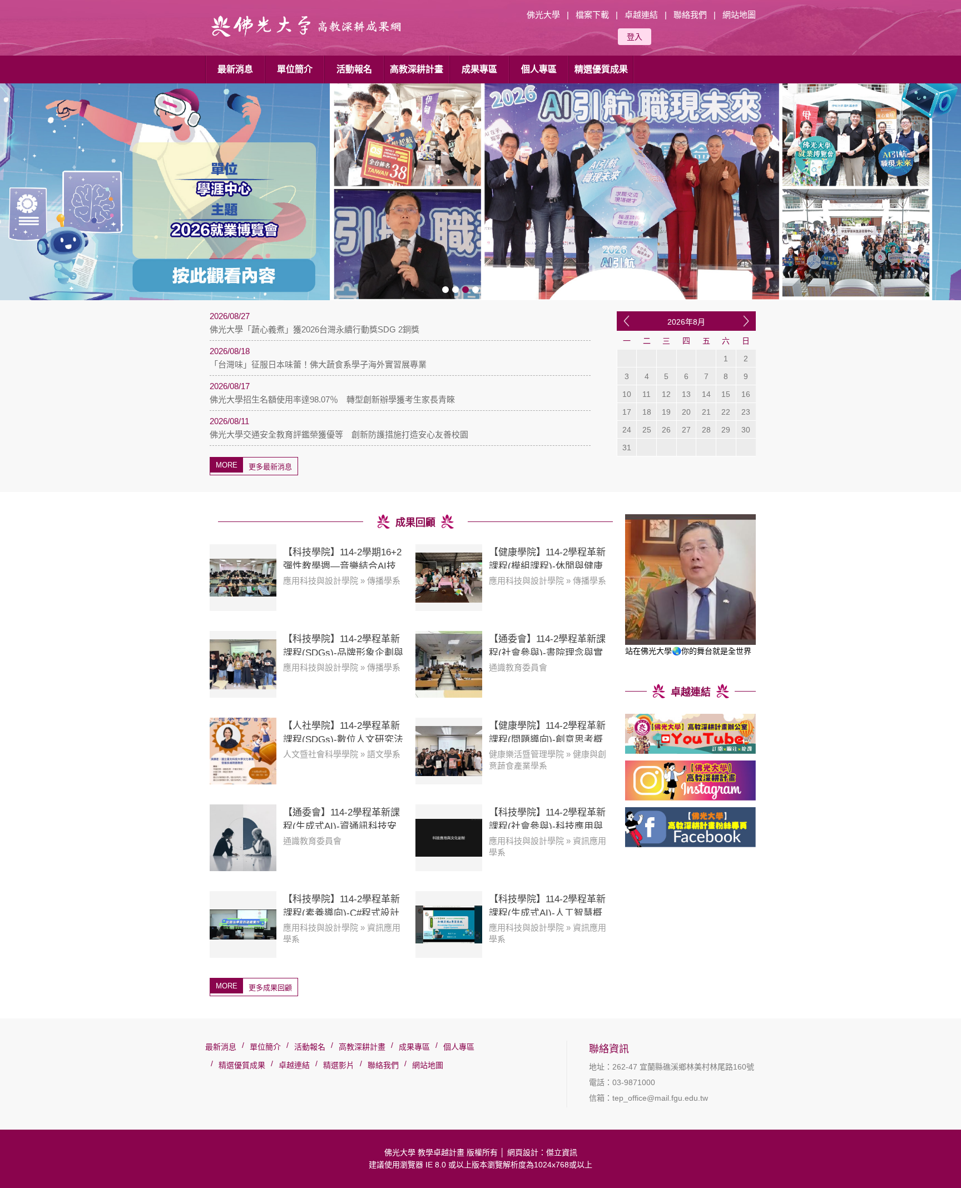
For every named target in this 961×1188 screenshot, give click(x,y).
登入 (634, 36)
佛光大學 (543, 14)
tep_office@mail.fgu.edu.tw (660, 1097)
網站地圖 (739, 14)
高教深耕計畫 (416, 69)
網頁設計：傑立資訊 (542, 1152)
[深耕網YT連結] (690, 734)
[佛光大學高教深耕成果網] (308, 38)
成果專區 (479, 69)
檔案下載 (592, 14)
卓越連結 (641, 14)
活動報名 (354, 69)
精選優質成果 (601, 69)
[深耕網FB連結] (690, 827)
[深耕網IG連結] (690, 780)
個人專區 (539, 69)
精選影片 (338, 1065)
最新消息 (235, 69)
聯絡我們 (690, 14)
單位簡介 (295, 69)
